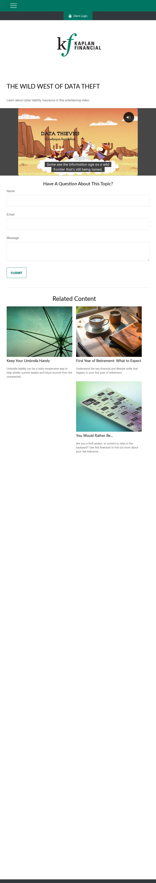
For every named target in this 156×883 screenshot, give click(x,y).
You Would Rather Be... (94, 436)
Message (13, 238)
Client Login (80, 16)
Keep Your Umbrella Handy (28, 361)
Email (10, 214)
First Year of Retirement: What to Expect (108, 361)
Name (11, 191)
